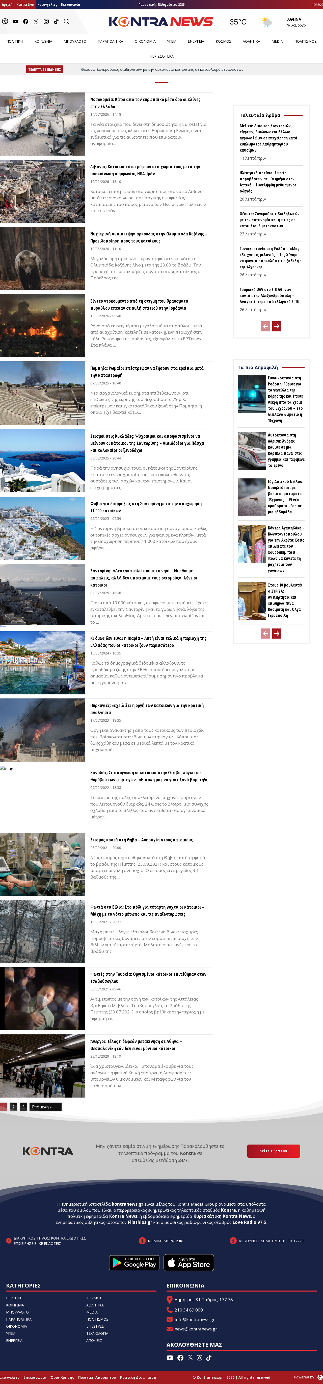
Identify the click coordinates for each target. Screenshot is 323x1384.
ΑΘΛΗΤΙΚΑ (251, 41)
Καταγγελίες (47, 4)
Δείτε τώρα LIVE (273, 1151)
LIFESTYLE (95, 1326)
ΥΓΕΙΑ (171, 41)
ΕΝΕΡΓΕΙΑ (196, 41)
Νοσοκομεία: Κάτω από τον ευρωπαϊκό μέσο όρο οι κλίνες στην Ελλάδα (145, 102)
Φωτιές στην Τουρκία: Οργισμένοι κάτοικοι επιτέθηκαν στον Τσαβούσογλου (148, 977)
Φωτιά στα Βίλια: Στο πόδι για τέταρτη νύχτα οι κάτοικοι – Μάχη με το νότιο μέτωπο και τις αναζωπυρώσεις (147, 910)
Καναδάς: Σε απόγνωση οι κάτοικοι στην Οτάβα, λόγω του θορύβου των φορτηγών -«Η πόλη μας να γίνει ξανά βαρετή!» (148, 776)
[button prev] (265, 326)
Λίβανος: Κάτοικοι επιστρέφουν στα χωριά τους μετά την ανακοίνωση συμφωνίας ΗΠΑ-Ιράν (145, 170)
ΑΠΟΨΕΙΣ (94, 1340)
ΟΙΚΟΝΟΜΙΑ (145, 41)
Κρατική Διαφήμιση (138, 1377)
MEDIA (277, 41)
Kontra (228, 1210)
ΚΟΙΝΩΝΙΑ (43, 41)
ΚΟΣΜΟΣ (223, 41)
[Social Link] (5, 21)
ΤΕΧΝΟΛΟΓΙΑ (97, 1333)
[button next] (276, 326)
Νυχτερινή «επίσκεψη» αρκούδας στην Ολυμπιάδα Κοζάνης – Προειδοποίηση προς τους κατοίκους (148, 237)
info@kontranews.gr (195, 1319)
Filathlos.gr (140, 1222)
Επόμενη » (42, 1107)
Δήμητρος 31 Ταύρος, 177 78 (204, 1299)
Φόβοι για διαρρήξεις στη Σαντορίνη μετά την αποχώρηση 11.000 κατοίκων (146, 507)
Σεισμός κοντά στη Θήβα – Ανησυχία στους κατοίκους (141, 840)
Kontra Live (25, 4)
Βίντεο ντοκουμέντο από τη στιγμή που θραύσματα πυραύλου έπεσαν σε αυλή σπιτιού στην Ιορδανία (139, 304)
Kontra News (123, 1216)
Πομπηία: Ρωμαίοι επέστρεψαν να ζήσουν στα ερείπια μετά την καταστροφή (147, 371)
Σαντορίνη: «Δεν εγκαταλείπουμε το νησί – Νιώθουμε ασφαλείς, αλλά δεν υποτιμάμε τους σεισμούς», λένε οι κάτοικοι (143, 578)
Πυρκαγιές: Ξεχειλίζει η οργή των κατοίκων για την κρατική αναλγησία (147, 708)
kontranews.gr (127, 1204)
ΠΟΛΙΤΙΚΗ (14, 41)
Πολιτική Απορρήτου (97, 1377)
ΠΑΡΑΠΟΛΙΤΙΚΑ (110, 41)
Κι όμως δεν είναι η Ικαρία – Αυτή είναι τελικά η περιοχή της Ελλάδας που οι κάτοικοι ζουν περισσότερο (148, 641)
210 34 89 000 (189, 1310)
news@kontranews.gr (196, 1329)
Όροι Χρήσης (62, 1377)
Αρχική (7, 4)
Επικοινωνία (70, 4)
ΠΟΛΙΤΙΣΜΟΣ (305, 41)
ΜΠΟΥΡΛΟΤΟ (75, 41)
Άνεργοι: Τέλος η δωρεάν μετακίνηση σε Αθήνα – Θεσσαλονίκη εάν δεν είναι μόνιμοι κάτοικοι (136, 1044)
